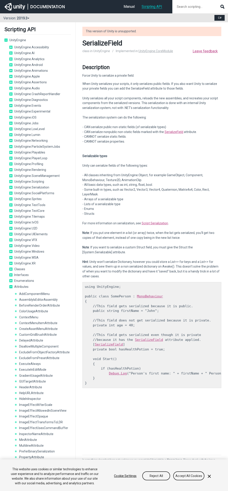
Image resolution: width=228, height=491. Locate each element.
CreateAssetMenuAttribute (38, 329)
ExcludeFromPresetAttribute (39, 358)
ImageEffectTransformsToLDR (41, 422)
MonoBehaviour (150, 296)
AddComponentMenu (34, 294)
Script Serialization (155, 223)
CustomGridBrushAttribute (38, 334)
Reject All (156, 476)
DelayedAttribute (31, 340)
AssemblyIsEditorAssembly (38, 299)
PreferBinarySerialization (37, 451)
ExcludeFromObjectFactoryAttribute (44, 352)
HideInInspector (30, 399)
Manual (129, 6)
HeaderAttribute (30, 387)
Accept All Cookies (188, 476)
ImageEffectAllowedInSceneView (43, 410)
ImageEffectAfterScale (35, 405)
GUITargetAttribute (32, 381)
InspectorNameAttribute (36, 434)
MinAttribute (28, 440)
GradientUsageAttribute (36, 375)
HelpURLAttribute (31, 393)
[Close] (209, 476)
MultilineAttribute (31, 445)
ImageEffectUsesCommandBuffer (43, 428)
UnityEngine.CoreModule (155, 51)
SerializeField (174, 132)
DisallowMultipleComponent (39, 346)
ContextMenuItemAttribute (38, 323)
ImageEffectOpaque (33, 416)
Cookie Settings (125, 476)
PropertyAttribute (31, 457)
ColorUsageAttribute (33, 311)
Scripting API (152, 6)
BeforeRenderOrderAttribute (39, 305)
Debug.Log (118, 373)
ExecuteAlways (30, 364)
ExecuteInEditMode (32, 369)
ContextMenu (28, 317)
